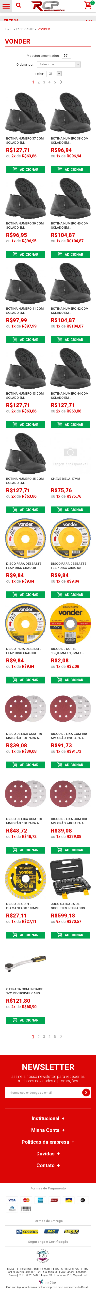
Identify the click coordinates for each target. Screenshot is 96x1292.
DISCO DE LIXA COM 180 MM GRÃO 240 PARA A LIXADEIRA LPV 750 (69, 823)
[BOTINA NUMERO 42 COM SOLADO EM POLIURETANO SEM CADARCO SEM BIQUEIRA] (70, 283)
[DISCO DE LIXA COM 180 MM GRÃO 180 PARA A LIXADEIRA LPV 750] (25, 793)
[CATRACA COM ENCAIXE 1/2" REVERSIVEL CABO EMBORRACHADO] (25, 963)
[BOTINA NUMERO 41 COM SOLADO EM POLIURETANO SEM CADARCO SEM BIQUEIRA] (25, 283)
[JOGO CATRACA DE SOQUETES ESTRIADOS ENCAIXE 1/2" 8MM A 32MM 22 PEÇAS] (70, 878)
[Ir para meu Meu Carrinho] (88, 5)
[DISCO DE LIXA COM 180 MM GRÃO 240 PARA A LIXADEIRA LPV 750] (70, 793)
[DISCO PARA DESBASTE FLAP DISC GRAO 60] (70, 538)
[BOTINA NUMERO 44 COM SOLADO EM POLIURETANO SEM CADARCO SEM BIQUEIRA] (70, 368)
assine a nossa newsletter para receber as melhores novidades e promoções (48, 1078)
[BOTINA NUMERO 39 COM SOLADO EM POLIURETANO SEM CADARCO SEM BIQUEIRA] (25, 198)
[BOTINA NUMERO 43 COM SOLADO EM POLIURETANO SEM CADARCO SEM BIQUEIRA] (25, 368)
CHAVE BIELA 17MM (65, 479)
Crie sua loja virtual (17, 1287)
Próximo (60, 82)
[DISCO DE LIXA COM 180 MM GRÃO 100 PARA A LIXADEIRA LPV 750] (25, 708)
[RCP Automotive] (48, 6)
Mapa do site (80, 1275)
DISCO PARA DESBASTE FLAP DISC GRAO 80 (23, 651)
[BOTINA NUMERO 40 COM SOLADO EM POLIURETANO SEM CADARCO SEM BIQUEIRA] (70, 198)
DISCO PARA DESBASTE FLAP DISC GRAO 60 (68, 566)
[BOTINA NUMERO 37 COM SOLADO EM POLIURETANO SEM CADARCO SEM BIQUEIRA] (25, 113)
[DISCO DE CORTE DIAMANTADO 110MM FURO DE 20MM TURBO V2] (25, 878)
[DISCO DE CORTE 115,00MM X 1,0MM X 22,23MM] (70, 623)
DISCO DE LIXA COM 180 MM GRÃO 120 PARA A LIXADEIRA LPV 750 (69, 738)
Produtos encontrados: (43, 56)
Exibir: (39, 74)
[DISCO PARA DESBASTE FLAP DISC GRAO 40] (25, 538)
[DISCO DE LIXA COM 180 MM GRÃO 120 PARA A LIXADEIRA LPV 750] (70, 708)
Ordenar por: (25, 64)
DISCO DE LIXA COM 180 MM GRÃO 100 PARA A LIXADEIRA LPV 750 (24, 738)
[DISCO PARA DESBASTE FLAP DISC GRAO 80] (25, 623)
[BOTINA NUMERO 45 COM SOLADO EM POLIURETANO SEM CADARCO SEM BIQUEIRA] (25, 453)
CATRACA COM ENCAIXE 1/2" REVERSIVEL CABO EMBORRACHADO (24, 993)
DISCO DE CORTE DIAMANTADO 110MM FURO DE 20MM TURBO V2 (25, 908)
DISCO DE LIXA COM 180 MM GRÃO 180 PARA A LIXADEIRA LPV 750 (24, 823)
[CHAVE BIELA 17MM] (70, 453)
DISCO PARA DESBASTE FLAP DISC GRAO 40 (23, 566)
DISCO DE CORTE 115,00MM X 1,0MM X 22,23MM (66, 653)
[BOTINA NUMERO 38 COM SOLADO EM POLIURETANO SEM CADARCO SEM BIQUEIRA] (70, 113)
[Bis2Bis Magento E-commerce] (47, 1282)
